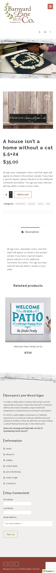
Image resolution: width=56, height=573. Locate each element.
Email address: (10, 517)
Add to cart (23, 194)
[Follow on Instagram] (11, 564)
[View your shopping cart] (45, 31)
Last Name (8, 508)
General (31, 204)
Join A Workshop (13, 471)
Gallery (9, 460)
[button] (47, 97)
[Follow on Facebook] (5, 564)
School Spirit (11, 466)
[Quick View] (35, 353)
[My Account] (40, 31)
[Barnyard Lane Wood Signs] (19, 12)
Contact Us (11, 483)
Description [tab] (32, 232)
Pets (48, 204)
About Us (10, 454)
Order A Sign (11, 477)
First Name (8, 499)
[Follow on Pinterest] (16, 564)
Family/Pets (20, 204)
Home (40, 204)
